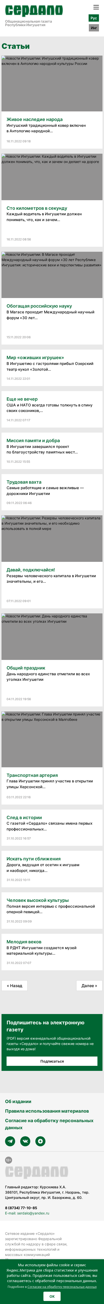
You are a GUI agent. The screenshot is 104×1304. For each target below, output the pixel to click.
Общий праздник (26, 667)
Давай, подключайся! (31, 569)
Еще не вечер (22, 399)
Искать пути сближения (34, 858)
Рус (94, 18)
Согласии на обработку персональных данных (62, 1287)
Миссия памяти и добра (33, 440)
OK (52, 1296)
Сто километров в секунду (37, 208)
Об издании (18, 1101)
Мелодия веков (24, 941)
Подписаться (52, 1061)
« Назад (14, 985)
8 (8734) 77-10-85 (21, 1208)
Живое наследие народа (35, 119)
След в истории (24, 817)
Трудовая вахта (24, 482)
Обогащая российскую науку (39, 306)
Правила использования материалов (47, 1111)
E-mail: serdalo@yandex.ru (27, 1213)
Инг (94, 28)
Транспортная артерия (32, 775)
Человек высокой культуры (38, 900)
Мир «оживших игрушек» (35, 357)
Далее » (89, 985)
